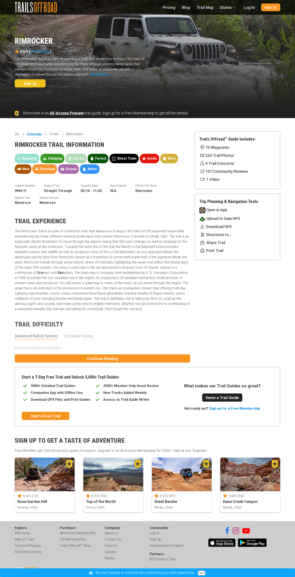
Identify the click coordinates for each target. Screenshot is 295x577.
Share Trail (215, 242)
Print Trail (214, 250)
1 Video (212, 179)
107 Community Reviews (226, 171)
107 (40, 51)
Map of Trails (24, 539)
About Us (112, 533)
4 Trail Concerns (219, 163)
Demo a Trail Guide (222, 397)
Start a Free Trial (45, 416)
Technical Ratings (28, 546)
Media (109, 558)
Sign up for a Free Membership (234, 408)
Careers (111, 552)
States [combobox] (226, 7)
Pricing (169, 7)
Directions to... (218, 234)
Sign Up (271, 7)
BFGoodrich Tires (163, 559)
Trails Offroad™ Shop (75, 546)
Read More (100, 74)
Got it (202, 573)
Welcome (22, 533)
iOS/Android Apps (28, 552)
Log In (249, 7)
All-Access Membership (77, 533)
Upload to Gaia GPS (222, 218)
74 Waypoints (217, 147)
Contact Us (113, 539)
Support (111, 546)
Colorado (34, 134)
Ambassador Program (167, 546)
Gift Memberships (73, 539)
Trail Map (205, 7)
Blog (186, 7)
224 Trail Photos (219, 155)
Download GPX (218, 226)
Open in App (216, 210)
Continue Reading (102, 358)
